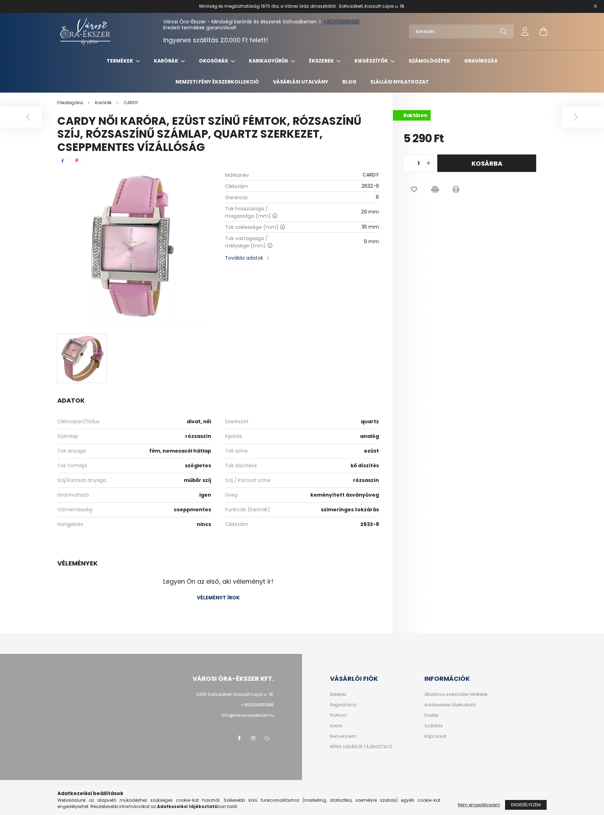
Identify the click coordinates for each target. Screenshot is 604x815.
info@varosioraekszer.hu (248, 715)
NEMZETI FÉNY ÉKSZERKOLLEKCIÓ (217, 81)
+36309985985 (341, 21)
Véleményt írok (218, 597)
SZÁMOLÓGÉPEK (429, 60)
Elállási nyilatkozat (400, 81)
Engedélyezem (526, 805)
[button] (414, 189)
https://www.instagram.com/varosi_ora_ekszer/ (253, 738)
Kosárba (487, 163)
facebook (239, 738)
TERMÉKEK (120, 60)
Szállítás (433, 725)
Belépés (338, 694)
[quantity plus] (428, 163)
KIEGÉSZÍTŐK (371, 60)
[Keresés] (503, 31)
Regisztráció (343, 704)
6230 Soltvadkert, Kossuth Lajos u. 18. (235, 694)
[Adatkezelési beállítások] (267, 738)
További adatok (244, 257)
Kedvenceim (343, 736)
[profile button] (525, 31)
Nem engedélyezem (479, 805)
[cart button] (543, 31)
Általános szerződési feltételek (456, 694)
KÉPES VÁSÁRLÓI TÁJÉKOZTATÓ (361, 746)
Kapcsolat (435, 736)
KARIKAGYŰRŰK (269, 60)
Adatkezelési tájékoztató (450, 704)
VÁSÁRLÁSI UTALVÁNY (300, 81)
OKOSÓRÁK (214, 60)
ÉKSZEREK (322, 60)
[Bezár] (595, 6)
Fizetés (431, 715)
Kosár (336, 725)
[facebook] (62, 160)
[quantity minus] (409, 163)
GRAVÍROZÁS (480, 60)
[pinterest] (76, 160)
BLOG (349, 81)
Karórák (166, 60)
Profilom (338, 715)
